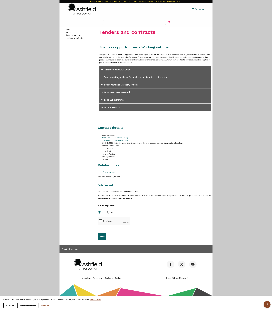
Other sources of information (118, 92)
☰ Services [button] (198, 9)
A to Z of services (70, 249)
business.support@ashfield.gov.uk (115, 140)
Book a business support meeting (115, 137)
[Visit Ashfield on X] (181, 264)
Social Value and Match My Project (120, 84)
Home (68, 30)
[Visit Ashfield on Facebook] (170, 264)
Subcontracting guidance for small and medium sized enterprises (135, 77)
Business (69, 32)
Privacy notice (98, 278)
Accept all (10, 305)
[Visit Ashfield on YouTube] (192, 264)
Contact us (109, 278)
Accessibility (86, 278)
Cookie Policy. (95, 300)
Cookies (118, 278)
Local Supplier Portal (114, 99)
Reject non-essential (28, 305)
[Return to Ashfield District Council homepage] (82, 9)
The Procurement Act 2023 (117, 69)
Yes (103, 212)
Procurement (110, 172)
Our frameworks (112, 107)
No (112, 212)
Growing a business (73, 35)
